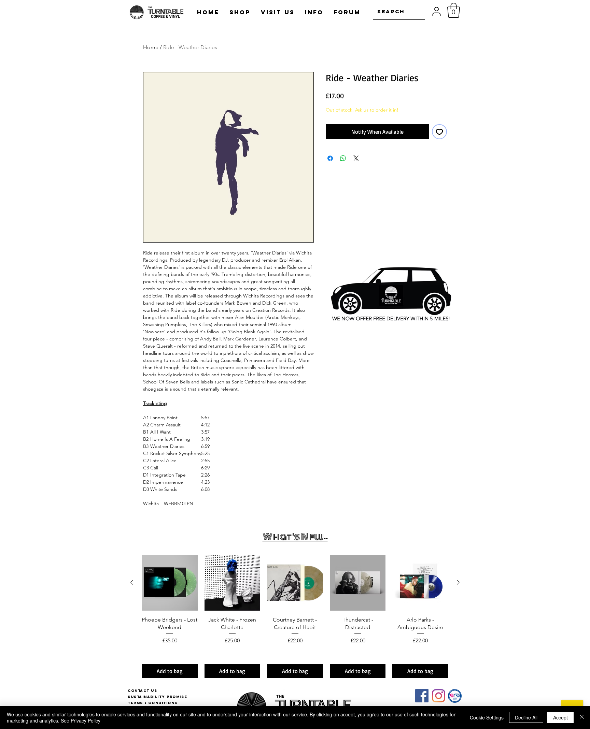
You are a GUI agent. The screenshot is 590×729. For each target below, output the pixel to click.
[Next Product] (458, 582)
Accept (560, 717)
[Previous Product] (132, 582)
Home (150, 47)
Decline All (526, 717)
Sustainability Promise (157, 697)
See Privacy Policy (80, 720)
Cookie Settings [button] (487, 717)
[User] (436, 11)
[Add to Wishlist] (439, 131)
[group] (295, 616)
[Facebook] (422, 695)
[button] (453, 10)
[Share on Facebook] (330, 158)
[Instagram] (438, 695)
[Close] (582, 717)
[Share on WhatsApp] (343, 158)
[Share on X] (356, 158)
